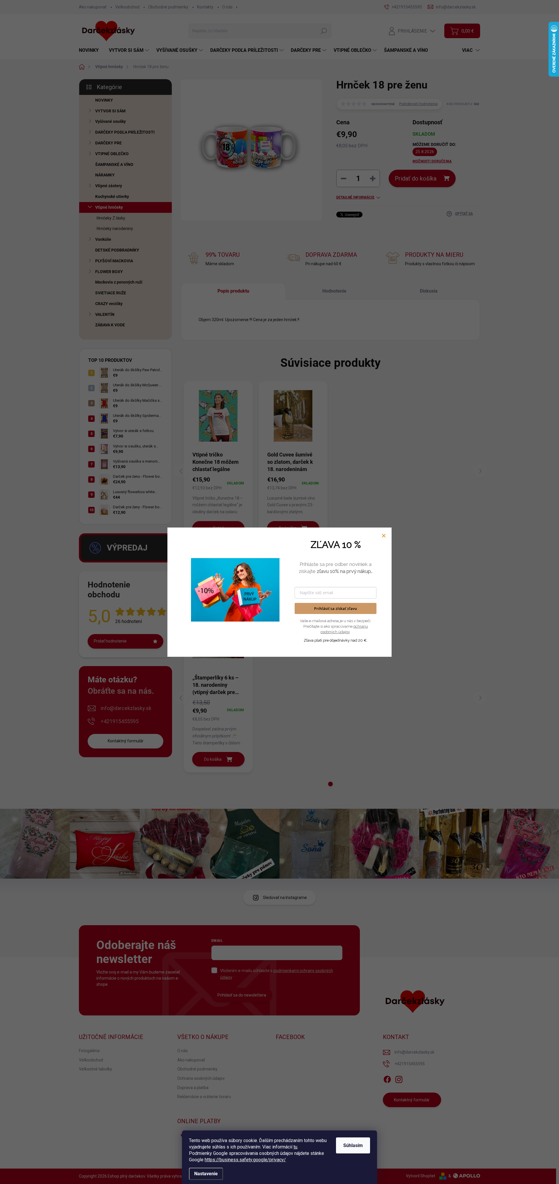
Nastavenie (206, 1173)
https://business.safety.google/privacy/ (245, 1159)
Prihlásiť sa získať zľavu (335, 608)
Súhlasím (353, 1145)
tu (295, 1147)
